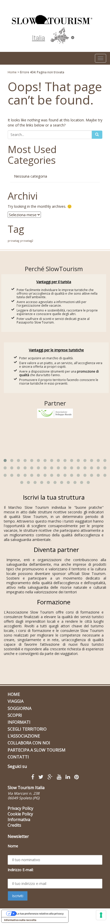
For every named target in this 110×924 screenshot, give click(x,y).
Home (12, 72)
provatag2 (26, 240)
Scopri (15, 715)
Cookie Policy (20, 814)
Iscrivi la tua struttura (54, 497)
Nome (13, 846)
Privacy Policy (20, 808)
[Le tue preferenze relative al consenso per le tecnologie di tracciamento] (101, 915)
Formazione (53, 602)
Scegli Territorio (27, 729)
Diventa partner (56, 549)
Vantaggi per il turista (53, 281)
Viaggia (16, 701)
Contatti (18, 757)
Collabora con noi (29, 743)
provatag (13, 240)
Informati (19, 722)
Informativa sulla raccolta (20, 919)
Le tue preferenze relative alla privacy (40, 913)
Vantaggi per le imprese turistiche (56, 350)
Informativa (19, 819)
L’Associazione (24, 736)
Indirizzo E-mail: (21, 869)
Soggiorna (19, 708)
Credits (14, 825)
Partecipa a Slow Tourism (36, 750)
